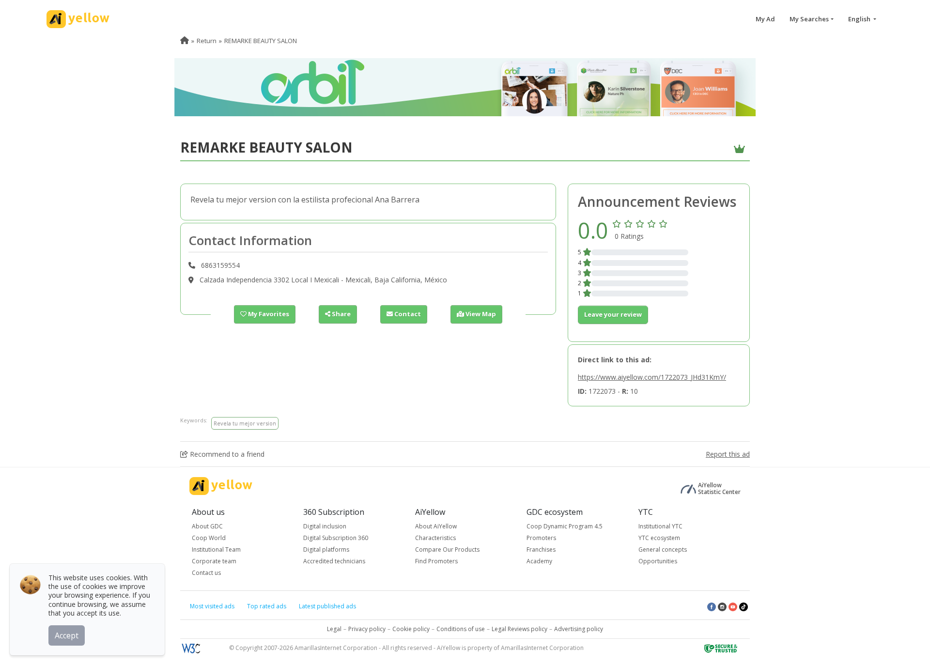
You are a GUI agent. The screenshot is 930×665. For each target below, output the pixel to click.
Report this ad (728, 454)
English (860, 19)
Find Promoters (436, 561)
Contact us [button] (206, 573)
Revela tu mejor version (245, 423)
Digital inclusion (324, 526)
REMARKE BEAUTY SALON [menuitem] (260, 40)
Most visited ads (212, 606)
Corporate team (214, 561)
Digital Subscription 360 (335, 538)
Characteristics (435, 538)
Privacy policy (367, 629)
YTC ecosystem (659, 538)
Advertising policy (578, 629)
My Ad (765, 19)
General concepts (662, 549)
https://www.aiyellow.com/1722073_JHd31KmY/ (652, 377)
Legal (334, 629)
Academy (539, 561)
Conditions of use (460, 629)
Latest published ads (327, 606)
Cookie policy (411, 629)
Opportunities (657, 561)
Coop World (209, 538)
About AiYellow (436, 526)
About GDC (207, 526)
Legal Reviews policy (519, 629)
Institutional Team (216, 549)
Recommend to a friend (226, 454)
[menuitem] (184, 40)
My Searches (809, 19)
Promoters (541, 538)
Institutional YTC (660, 526)
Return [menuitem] (207, 40)
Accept (66, 635)
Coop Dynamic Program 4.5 (565, 526)
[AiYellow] (220, 486)
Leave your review (613, 314)
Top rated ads (266, 606)
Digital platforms (326, 549)
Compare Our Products (447, 549)
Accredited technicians (334, 561)
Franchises (541, 549)
